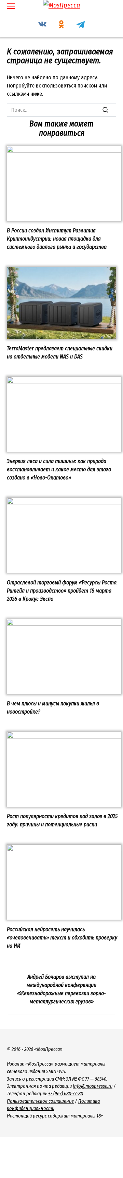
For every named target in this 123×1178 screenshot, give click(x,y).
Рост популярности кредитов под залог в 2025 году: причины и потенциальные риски (62, 820)
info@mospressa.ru (92, 1086)
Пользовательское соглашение (40, 1101)
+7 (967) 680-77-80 (65, 1094)
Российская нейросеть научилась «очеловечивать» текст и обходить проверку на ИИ (62, 937)
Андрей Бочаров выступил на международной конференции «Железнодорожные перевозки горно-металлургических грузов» (61, 989)
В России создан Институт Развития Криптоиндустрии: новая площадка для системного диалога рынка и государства (57, 238)
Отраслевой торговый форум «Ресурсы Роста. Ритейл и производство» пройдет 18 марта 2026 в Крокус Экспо (62, 590)
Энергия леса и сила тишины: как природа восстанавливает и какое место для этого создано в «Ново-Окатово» (59, 469)
